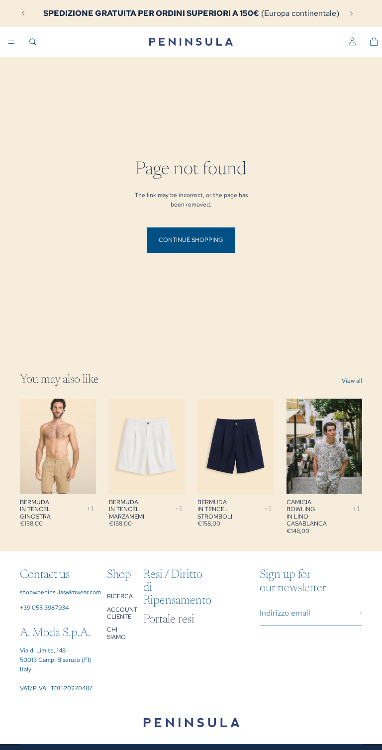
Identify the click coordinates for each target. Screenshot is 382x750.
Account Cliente (122, 612)
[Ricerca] (33, 42)
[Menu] (11, 41)
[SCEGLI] (81, 478)
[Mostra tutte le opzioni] (90, 509)
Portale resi (168, 620)
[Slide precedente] (23, 13)
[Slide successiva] (351, 13)
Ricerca (120, 596)
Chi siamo (116, 633)
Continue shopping (191, 240)
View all (352, 381)
